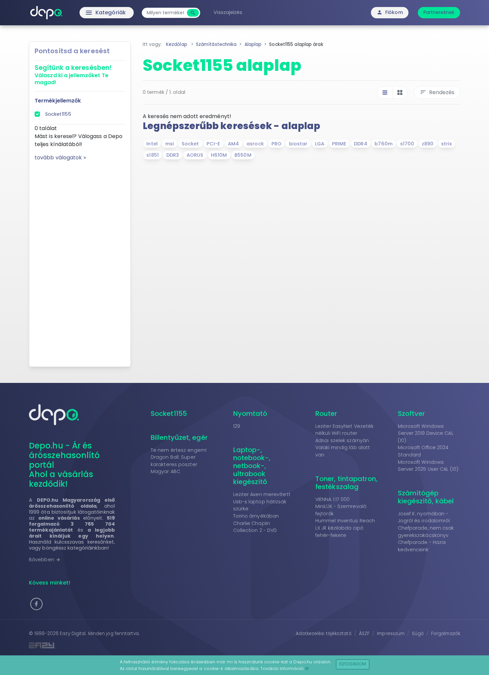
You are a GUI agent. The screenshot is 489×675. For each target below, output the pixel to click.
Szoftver (411, 413)
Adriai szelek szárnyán (342, 440)
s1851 (152, 155)
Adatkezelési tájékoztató (323, 633)
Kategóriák (91, 13)
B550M (243, 155)
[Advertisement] (80, 261)
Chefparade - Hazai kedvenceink (422, 546)
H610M (219, 155)
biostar (298, 143)
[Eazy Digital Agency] (135, 645)
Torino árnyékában (256, 516)
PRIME (339, 143)
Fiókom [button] (390, 12)
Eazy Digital (72, 633)
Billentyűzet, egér (179, 437)
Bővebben (45, 559)
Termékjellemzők (58, 100)
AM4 (233, 143)
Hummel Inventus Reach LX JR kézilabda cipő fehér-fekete (345, 527)
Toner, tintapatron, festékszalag (346, 482)
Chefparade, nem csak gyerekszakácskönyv (426, 532)
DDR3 (172, 155)
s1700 (407, 143)
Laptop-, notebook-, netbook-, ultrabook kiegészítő (252, 465)
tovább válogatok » (60, 157)
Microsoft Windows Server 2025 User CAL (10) (428, 466)
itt (307, 668)
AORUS (195, 155)
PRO (276, 143)
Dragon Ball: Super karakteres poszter (174, 461)
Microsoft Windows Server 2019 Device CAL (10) (425, 433)
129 (236, 426)
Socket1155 (58, 114)
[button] (36, 604)
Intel (152, 143)
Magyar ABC (165, 471)
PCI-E (214, 143)
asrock (255, 143)
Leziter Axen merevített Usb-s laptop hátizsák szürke (261, 501)
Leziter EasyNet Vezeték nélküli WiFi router (344, 430)
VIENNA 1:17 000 (332, 499)
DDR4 (360, 143)
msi (169, 143)
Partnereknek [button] (438, 12)
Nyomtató (250, 413)
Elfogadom (352, 664)
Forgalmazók (445, 633)
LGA (319, 143)
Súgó (417, 633)
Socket (190, 143)
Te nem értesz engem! (179, 450)
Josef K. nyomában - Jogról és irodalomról (424, 517)
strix (446, 143)
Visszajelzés (228, 12)
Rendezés (437, 92)
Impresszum (391, 633)
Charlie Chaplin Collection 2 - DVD (255, 527)
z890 (427, 143)
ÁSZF (364, 633)
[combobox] (165, 13)
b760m (384, 143)
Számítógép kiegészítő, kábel (426, 497)
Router (326, 413)
